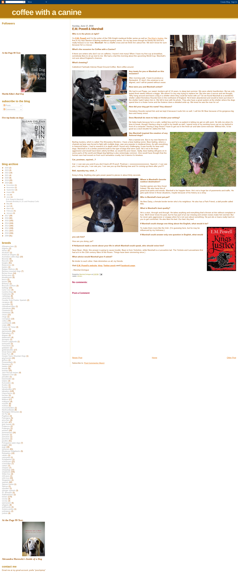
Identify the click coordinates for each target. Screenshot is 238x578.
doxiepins (6, 339)
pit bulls (5, 422)
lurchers (5, 395)
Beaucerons (6, 265)
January (9, 213)
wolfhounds (6, 507)
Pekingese (6, 418)
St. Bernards (7, 493)
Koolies (5, 385)
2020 (7, 178)
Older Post (231, 358)
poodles (5, 441)
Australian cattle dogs (10, 257)
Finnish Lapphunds (9, 342)
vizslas (5, 501)
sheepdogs (6, 470)
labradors (5, 391)
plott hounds (7, 424)
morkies (5, 406)
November (10, 188)
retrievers (5, 449)
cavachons (6, 298)
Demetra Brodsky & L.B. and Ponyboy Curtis (22, 201)
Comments (10, 109)
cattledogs (6, 296)
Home (154, 358)
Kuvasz (5, 387)
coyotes (5, 329)
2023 (7, 170)
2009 (7, 236)
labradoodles (7, 389)
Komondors (6, 383)
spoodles (5, 488)
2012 (7, 228)
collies (4, 321)
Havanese (6, 364)
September (10, 190)
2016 (7, 218)
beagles (5, 263)
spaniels (5, 482)
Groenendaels (7, 362)
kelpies (5, 381)
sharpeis (5, 468)
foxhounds (6, 344)
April (8, 206)
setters (4, 466)
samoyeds (6, 457)
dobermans (6, 337)
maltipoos (6, 402)
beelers (5, 267)
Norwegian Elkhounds (10, 412)
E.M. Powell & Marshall (14, 199)
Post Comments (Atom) (94, 363)
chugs (4, 317)
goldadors (6, 348)
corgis (4, 325)
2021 (7, 175)
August (9, 192)
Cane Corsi (6, 290)
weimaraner (6, 503)
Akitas (4, 250)
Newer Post (77, 358)
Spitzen (5, 486)
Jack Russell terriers (10, 373)
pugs (4, 447)
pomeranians (7, 433)
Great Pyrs (6, 354)
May (8, 204)
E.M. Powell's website (87, 265)
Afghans (5, 248)
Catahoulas (6, 294)
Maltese (5, 399)
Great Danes (7, 352)
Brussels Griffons (9, 286)
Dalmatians (6, 333)
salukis (5, 455)
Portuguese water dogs (11, 443)
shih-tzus (5, 478)
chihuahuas (6, 308)
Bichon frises (7, 273)
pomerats (5, 435)
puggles (5, 445)
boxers (4, 282)
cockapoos (6, 319)
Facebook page (127, 265)
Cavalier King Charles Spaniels (14, 300)
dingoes (5, 335)
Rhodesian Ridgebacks (11, 451)
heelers (5, 366)
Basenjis (5, 259)
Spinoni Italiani (8, 484)
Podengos (6, 428)
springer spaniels (8, 490)
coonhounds (7, 323)
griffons (5, 360)
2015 (7, 221)
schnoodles (6, 464)
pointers (5, 430)
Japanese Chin (8, 375)
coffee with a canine (46, 12)
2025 (7, 168)
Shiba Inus (6, 474)
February (10, 211)
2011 (7, 231)
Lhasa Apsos (7, 393)
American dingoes (9, 255)
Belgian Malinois (8, 269)
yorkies (5, 513)
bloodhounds (7, 277)
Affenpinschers (8, 246)
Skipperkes (6, 480)
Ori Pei (4, 414)
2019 (7, 180)
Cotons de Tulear (9, 327)
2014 (7, 223)
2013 (7, 226)
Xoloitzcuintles (8, 509)
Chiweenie (6, 310)
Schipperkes (7, 459)
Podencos (6, 426)
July (8, 195)
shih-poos (6, 476)
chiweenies (6, 313)
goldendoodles (7, 350)
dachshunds (7, 331)
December (10, 185)
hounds (5, 368)
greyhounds (6, 358)
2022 (7, 173)
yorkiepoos (6, 511)
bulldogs (5, 288)
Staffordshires (7, 495)
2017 (7, 216)
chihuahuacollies (8, 306)
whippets (5, 505)
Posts (8, 105)
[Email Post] (101, 274)
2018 (7, 183)
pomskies (6, 437)
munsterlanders (8, 408)
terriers (79, 276)
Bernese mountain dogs (11, 271)
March (9, 208)
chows (4, 315)
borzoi (4, 279)
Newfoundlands (8, 410)
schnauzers (6, 461)
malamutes (6, 397)
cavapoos (6, 302)
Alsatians (5, 253)
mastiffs (5, 404)
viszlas (5, 499)
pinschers (6, 420)
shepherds (6, 472)
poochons (6, 439)
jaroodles (5, 377)
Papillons (5, 416)
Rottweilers (6, 453)
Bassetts (5, 261)
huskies (5, 370)
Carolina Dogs (7, 292)
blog (100, 265)
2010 (7, 233)
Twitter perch (109, 265)
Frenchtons (6, 346)
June (8, 197)
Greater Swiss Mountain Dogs (14, 356)
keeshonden (7, 379)
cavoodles (6, 304)
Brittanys (5, 284)
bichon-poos (7, 275)
